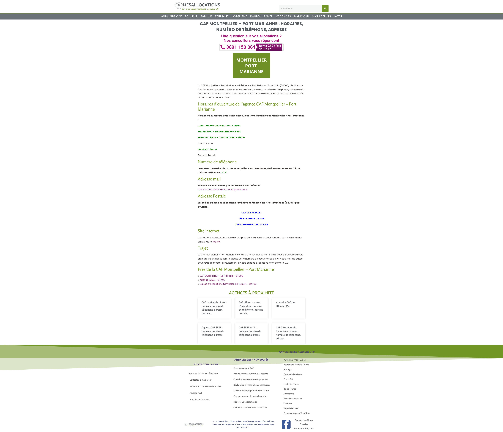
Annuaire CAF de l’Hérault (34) (285, 304)
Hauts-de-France (291, 384)
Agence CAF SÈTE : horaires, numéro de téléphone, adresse (213, 331)
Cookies (304, 424)
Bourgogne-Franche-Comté (296, 365)
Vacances (283, 16)
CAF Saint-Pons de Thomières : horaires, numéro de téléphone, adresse (288, 333)
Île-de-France (290, 389)
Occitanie (288, 403)
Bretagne (288, 369)
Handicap (301, 16)
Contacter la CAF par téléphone (203, 373)
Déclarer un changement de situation (251, 390)
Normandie (289, 394)
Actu (338, 16)
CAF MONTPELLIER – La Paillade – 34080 (221, 275)
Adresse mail (196, 393)
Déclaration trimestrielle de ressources (251, 385)
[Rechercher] (325, 8)
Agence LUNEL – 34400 (212, 280)
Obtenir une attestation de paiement (250, 379)
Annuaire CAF (171, 16)
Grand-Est (288, 379)
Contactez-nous (304, 420)
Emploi (255, 16)
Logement (239, 16)
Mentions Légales (304, 429)
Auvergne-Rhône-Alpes (295, 360)
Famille (206, 16)
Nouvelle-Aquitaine (293, 398)
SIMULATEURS (321, 16)
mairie (216, 241)
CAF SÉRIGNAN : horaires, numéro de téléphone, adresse (250, 331)
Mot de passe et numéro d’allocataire (250, 374)
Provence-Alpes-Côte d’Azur (297, 413)
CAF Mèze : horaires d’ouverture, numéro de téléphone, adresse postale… (251, 308)
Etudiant (222, 16)
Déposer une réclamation (245, 402)
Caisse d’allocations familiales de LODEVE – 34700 (228, 284)
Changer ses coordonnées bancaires (250, 396)
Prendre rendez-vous (199, 399)
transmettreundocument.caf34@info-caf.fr (223, 189)
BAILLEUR (191, 16)
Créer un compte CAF (243, 368)
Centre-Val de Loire (293, 374)
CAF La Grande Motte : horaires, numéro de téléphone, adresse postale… (214, 308)
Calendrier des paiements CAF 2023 (250, 407)
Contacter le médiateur (201, 380)
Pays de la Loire (291, 408)
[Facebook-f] (286, 424)
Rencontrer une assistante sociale (205, 386)
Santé (268, 16)
